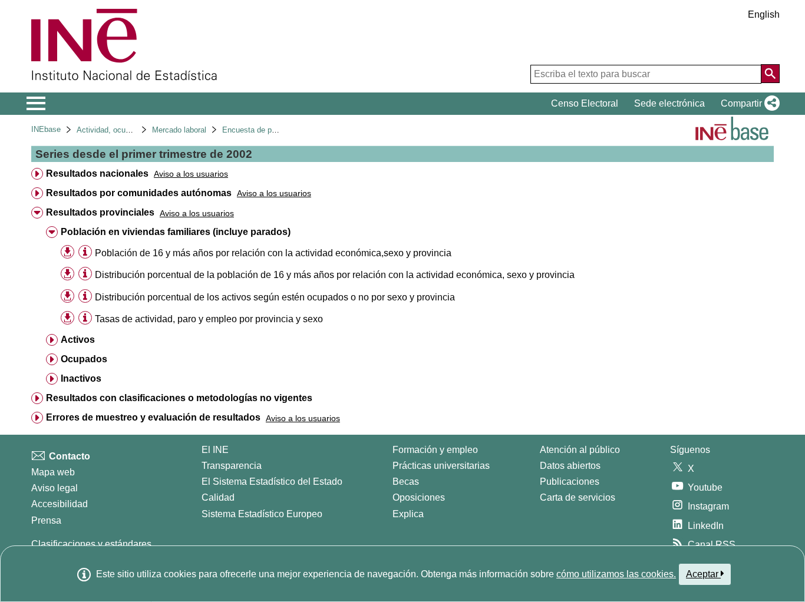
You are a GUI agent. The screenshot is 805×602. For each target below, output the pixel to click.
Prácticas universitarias (441, 466)
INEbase (46, 129)
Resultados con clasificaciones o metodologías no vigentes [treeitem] (179, 398)
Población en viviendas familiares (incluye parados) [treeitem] (176, 232)
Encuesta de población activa (272, 129)
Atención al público (580, 450)
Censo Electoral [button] (584, 103)
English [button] (764, 14)
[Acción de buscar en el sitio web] (770, 73)
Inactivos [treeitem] (81, 378)
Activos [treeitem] (78, 340)
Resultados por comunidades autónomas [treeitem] (139, 193)
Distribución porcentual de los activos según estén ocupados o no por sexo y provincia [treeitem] (275, 297)
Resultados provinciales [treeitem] (100, 212)
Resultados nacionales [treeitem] (97, 173)
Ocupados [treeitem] (84, 359)
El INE (215, 450)
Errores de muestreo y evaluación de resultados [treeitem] (153, 417)
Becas (405, 482)
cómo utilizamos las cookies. (616, 574)
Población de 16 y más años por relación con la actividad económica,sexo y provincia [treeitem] (273, 253)
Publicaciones (569, 482)
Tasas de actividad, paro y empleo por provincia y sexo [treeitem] (209, 319)
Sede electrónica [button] (669, 103)
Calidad (218, 497)
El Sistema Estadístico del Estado (272, 482)
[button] (748, 103)
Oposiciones (418, 497)
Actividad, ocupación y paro (124, 129)
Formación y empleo (435, 450)
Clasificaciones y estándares (91, 544)
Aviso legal (54, 488)
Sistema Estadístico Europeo (262, 514)
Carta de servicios (577, 497)
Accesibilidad (59, 504)
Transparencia (232, 466)
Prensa (46, 520)
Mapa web (53, 472)
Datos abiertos (570, 466)
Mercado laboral (179, 129)
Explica (408, 514)
